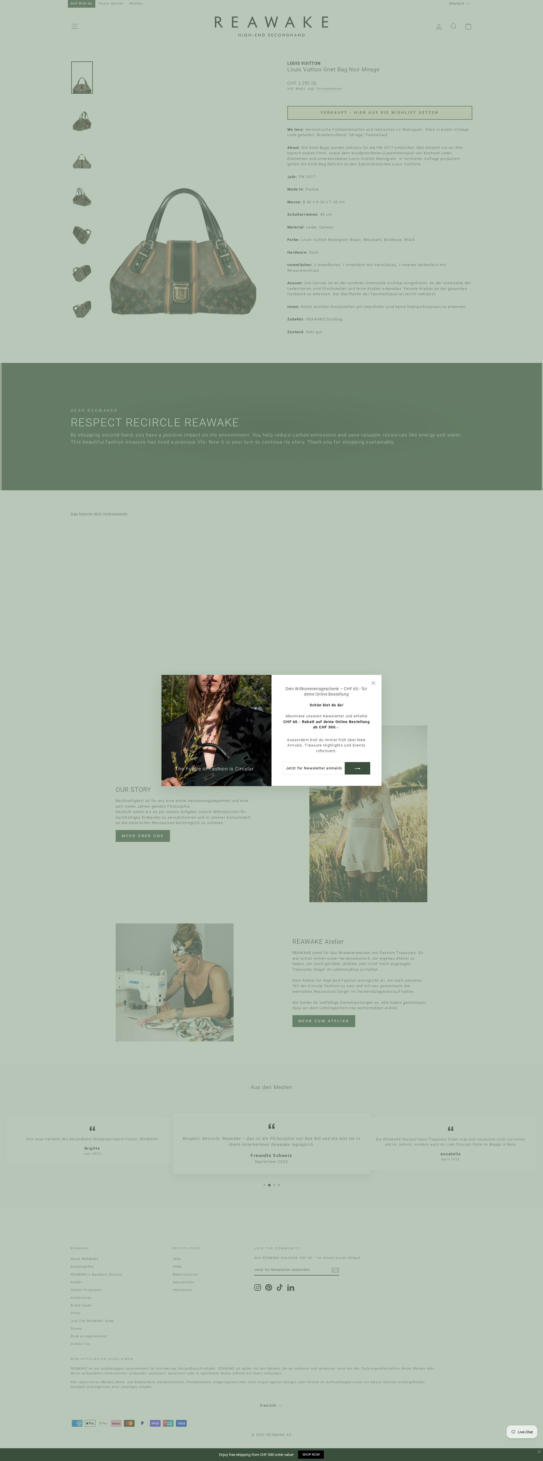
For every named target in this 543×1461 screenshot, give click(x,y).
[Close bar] (539, 1451)
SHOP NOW (311, 1454)
